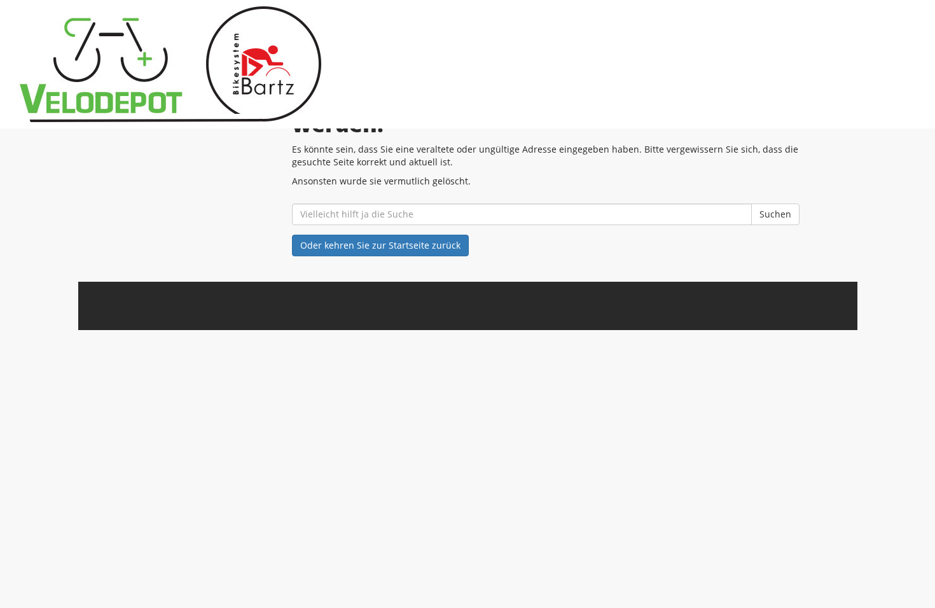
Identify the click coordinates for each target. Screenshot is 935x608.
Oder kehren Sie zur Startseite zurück (380, 245)
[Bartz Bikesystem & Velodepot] (200, 64)
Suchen (775, 214)
